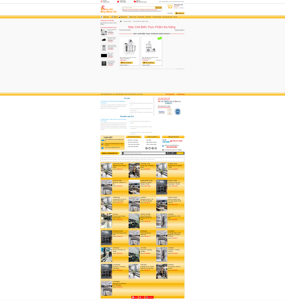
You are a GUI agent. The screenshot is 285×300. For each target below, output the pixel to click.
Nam (170, 153)
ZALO (142, 297)
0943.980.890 (147, 169)
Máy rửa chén (133, 16)
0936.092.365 (120, 169)
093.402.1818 (120, 236)
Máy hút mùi (124, 16)
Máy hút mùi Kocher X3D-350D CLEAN (112, 38)
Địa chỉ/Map (150, 297)
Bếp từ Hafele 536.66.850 (110, 54)
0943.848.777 (147, 270)
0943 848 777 (147, 236)
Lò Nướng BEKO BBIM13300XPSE (111, 62)
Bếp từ (115, 16)
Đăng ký (180, 153)
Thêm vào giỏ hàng (126, 63)
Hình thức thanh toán (133, 142)
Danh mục (106, 16)
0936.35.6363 (175, 186)
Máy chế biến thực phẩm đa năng (141, 21)
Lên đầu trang (180, 94)
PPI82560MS (142, 9)
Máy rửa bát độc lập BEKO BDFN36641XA (112, 46)
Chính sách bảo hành (133, 146)
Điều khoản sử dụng (151, 142)
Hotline (135, 297)
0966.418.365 (147, 202)
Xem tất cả (180, 69)
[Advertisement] (151, 80)
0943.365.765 (120, 186)
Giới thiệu (176, 7)
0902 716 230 (176, 6)
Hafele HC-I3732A (128, 9)
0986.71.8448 (147, 186)
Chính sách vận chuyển (133, 144)
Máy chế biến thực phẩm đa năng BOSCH (151, 34)
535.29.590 (154, 9)
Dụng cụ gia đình (127, 21)
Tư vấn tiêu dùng (156, 16)
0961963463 (174, 219)
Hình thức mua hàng (133, 140)
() (183, 13)
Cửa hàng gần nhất (167, 16)
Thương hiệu (141, 16)
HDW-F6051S (136, 9)
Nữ (173, 153)
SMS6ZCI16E (149, 9)
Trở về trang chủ (169, 94)
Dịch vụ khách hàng (151, 144)
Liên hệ (175, 16)
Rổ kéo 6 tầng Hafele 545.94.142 (112, 30)
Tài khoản (182, 7)
